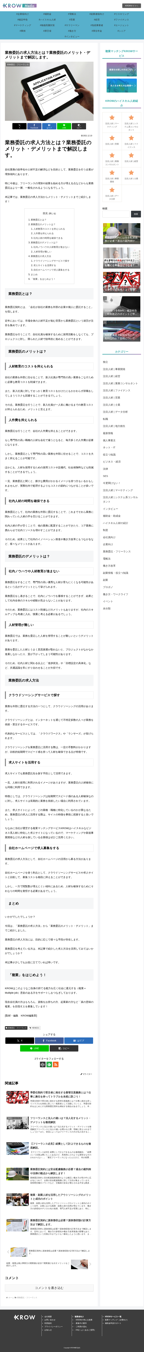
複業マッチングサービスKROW (50, 828)
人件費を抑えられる (43, 233)
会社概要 (48, 1317)
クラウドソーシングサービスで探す (51, 261)
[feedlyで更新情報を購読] (49, 1064)
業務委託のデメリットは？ (44, 242)
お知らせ (48, 1330)
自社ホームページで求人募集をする (51, 270)
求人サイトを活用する (44, 265)
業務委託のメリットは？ (43, 224)
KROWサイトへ (131, 6)
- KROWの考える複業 (83, 1320)
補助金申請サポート (113, 1323)
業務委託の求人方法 (41, 256)
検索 (104, 208)
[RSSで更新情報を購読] (55, 1064)
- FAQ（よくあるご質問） (85, 1330)
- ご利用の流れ (81, 1327)
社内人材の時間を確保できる (48, 238)
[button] (79, 126)
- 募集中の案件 (81, 1323)
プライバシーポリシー (53, 1327)
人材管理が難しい (42, 251)
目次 (45, 213)
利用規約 (48, 1323)
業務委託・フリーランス (17, 1028)
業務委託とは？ (39, 219)
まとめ (34, 274)
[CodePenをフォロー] (43, 1064)
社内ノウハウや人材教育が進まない (51, 247)
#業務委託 (36, 1028)
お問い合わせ (49, 1320)
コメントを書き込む (49, 1288)
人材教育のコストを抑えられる (49, 229)
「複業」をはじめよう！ (43, 279)
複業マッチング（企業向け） (117, 1320)
